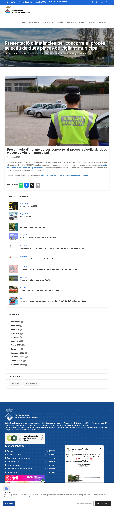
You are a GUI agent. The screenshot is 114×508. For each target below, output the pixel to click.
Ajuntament (34, 22)
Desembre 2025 (18, 353)
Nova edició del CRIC (27, 217)
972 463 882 (50, 472)
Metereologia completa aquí (59, 2)
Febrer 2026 (17, 345)
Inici (24, 22)
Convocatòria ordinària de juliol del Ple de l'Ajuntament (40, 290)
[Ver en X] (101, 449)
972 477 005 (50, 451)
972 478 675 (50, 461)
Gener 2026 (16, 349)
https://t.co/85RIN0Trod (80, 461)
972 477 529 (50, 468)
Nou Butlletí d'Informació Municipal (33, 227)
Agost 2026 (16, 322)
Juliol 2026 (16, 326)
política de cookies (33, 497)
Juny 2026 (16, 330)
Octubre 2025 (18, 361)
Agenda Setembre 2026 (28, 206)
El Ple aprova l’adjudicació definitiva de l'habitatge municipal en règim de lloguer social (52, 248)
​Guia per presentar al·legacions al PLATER (35, 280)
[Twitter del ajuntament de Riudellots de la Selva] (97, 2)
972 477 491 (50, 465)
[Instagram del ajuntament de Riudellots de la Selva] (102, 2)
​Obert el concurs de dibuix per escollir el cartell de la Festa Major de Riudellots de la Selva (53, 301)
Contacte (103, 22)
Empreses (71, 22)
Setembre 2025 (18, 365)
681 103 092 (50, 454)
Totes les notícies (31, 384)
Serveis (59, 22)
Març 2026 (16, 341)
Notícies (92, 22)
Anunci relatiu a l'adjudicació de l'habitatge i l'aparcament (41, 259)
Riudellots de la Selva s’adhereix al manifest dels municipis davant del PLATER (48, 269)
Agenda (82, 22)
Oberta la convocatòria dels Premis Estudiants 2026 (39, 238)
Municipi (48, 22)
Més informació (102, 503)
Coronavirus (15, 384)
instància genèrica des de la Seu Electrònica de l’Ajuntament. (66, 176)
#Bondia (68, 455)
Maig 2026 (16, 333)
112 (53, 458)
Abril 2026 (16, 337)
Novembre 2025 (19, 357)
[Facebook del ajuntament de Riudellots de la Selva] (92, 2)
